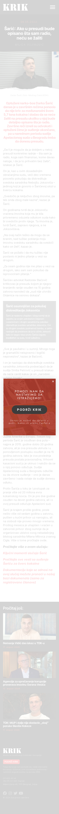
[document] (29, 407)
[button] (53, 381)
